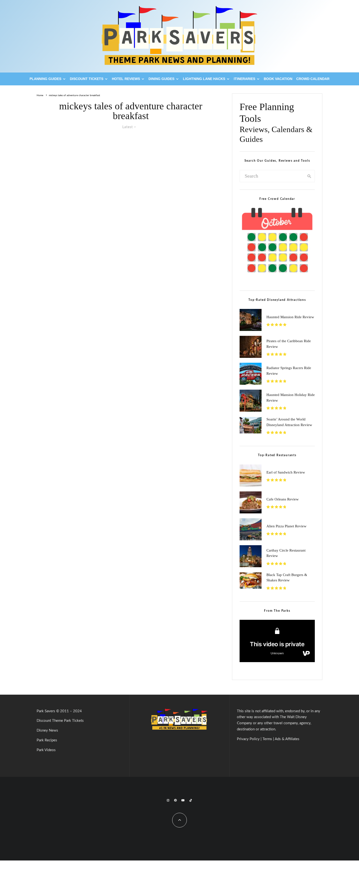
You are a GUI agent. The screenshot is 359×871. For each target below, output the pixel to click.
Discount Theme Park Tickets (60, 721)
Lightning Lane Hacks (204, 79)
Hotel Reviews (126, 79)
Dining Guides (161, 79)
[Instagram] (168, 800)
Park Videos (46, 750)
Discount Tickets (86, 79)
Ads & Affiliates (287, 739)
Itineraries (244, 79)
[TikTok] (191, 800)
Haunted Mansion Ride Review (290, 317)
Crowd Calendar (312, 79)
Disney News (47, 730)
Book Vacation (278, 79)
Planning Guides (45, 79)
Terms (267, 739)
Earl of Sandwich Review (285, 472)
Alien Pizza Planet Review (286, 526)
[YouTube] (183, 800)
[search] (309, 176)
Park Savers (46, 711)
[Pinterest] (175, 800)
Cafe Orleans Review (282, 499)
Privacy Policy (248, 739)
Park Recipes (47, 740)
